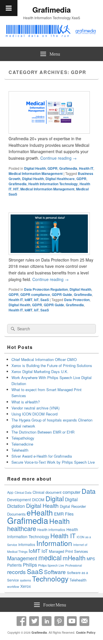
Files (69, 514)
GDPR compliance (35, 294)
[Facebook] (21, 621)
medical (50, 557)
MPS (91, 558)
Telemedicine (22, 444)
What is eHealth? (25, 402)
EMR (59, 514)
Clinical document (47, 492)
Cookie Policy (86, 633)
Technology (50, 578)
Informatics (26, 544)
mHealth (74, 557)
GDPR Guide (62, 294)
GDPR (52, 168)
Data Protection (77, 299)
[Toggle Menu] (8, 8)
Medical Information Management (36, 173)
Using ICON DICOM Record (34, 414)
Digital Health (35, 168)
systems (25, 580)
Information (54, 543)
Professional (73, 565)
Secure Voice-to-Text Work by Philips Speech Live (53, 462)
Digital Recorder (73, 506)
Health (59, 521)
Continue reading (58, 158)
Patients (14, 565)
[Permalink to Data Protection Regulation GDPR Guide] (49, 253)
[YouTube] (72, 621)
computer (71, 492)
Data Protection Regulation (46, 289)
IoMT (28, 299)
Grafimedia (51, 9)
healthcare (21, 528)
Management (22, 558)
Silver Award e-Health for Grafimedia (41, 456)
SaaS (44, 299)
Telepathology (22, 438)
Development (19, 499)
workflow (13, 586)
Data (89, 491)
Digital (54, 498)
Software (55, 571)
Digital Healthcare (60, 178)
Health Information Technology (53, 183)
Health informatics (51, 529)
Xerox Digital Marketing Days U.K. (39, 371)
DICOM (38, 499)
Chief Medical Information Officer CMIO (44, 359)
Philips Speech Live (51, 565)
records (16, 572)
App (10, 492)
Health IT (86, 168)
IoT (36, 299)
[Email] (84, 621)
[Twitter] (34, 621)
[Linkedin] (47, 621)
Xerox (25, 586)
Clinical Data (23, 492)
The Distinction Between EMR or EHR (42, 432)
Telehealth (19, 450)
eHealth (40, 512)
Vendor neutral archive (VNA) (35, 408)
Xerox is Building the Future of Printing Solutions (51, 365)
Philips (30, 564)
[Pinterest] (59, 621)
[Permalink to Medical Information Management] (49, 132)
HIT (16, 189)
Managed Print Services (68, 551)
